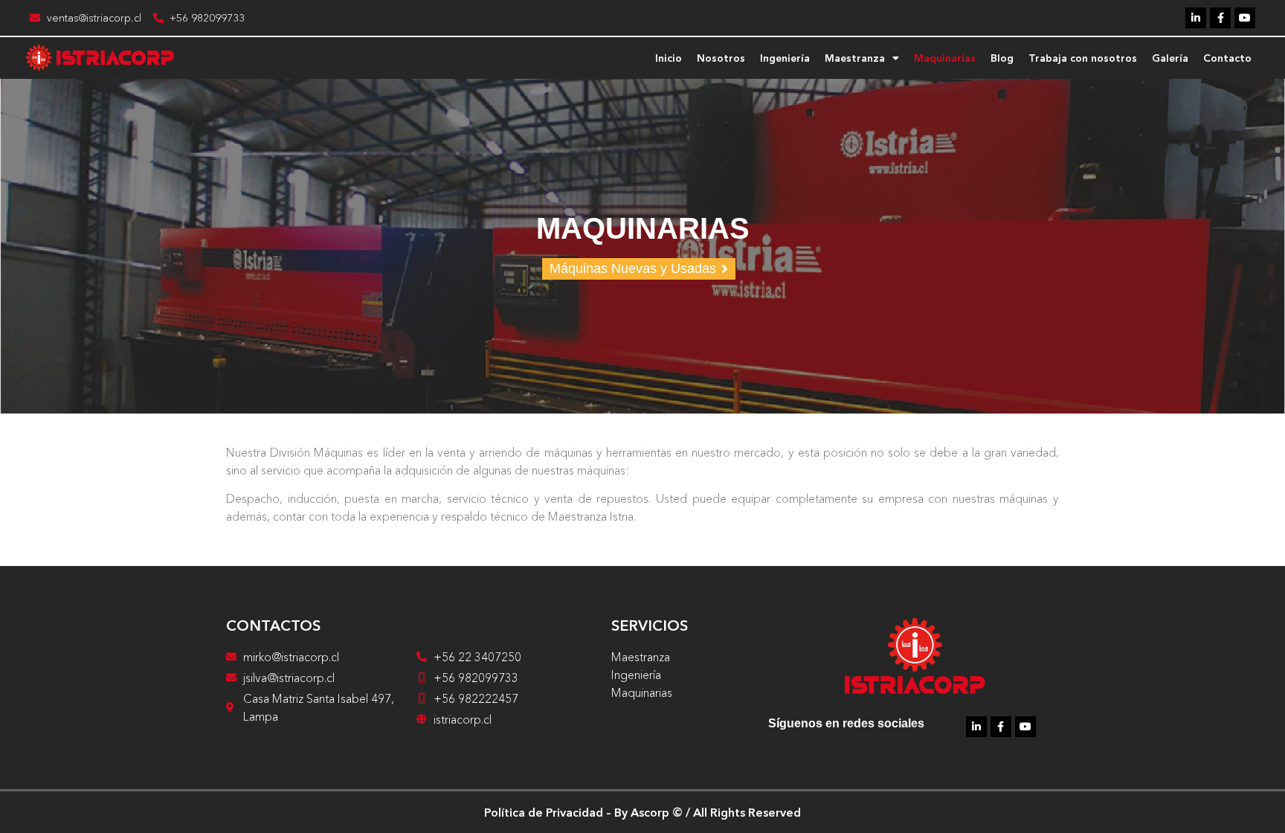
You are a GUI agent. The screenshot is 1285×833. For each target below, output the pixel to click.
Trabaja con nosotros (1082, 58)
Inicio (668, 58)
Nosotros (721, 58)
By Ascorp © (648, 812)
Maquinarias (945, 58)
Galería (1170, 58)
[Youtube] (1244, 17)
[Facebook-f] (1220, 17)
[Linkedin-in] (1195, 17)
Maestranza (855, 58)
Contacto (1227, 58)
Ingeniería (785, 58)
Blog (1002, 58)
